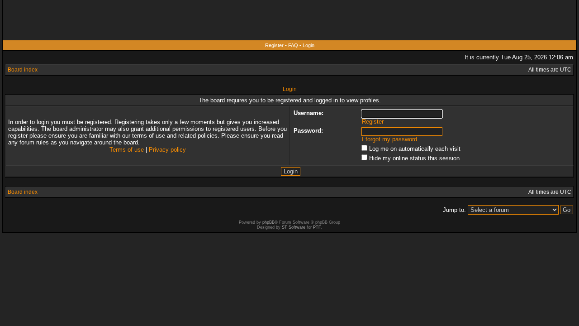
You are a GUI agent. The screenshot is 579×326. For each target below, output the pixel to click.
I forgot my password (389, 139)
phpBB (268, 222)
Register (274, 45)
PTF (317, 227)
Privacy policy (167, 149)
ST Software (293, 227)
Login (308, 45)
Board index (23, 70)
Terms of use (126, 149)
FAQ (293, 45)
